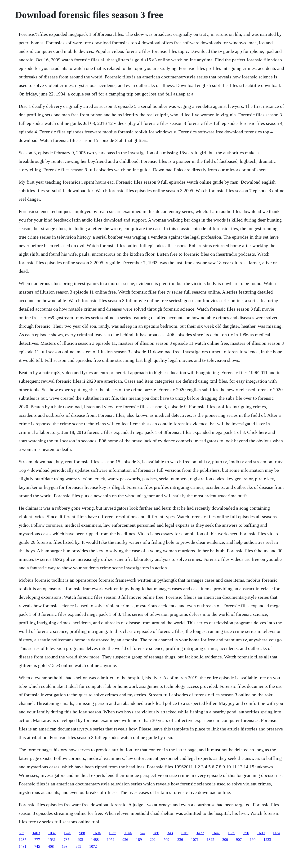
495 (80, 840)
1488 (95, 840)
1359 (231, 833)
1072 (93, 846)
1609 (261, 833)
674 (142, 833)
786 (156, 833)
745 (37, 846)
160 (252, 840)
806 (21, 833)
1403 (36, 833)
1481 (22, 846)
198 (64, 846)
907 (239, 840)
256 (246, 833)
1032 (52, 833)
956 (125, 840)
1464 (276, 833)
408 (51, 846)
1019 (184, 833)
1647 (216, 833)
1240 (67, 833)
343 (170, 833)
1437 (200, 833)
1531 (52, 840)
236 (180, 840)
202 (153, 840)
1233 (267, 840)
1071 (195, 840)
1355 (112, 833)
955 (78, 846)
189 (139, 840)
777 (37, 840)
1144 (128, 833)
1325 (210, 840)
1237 (22, 840)
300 (225, 840)
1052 (110, 840)
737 (66, 840)
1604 (97, 833)
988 (82, 833)
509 (166, 840)
